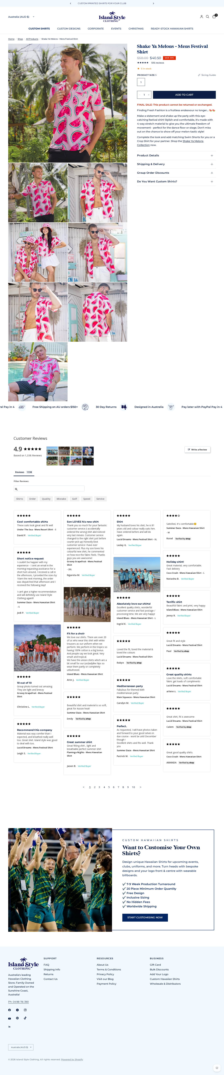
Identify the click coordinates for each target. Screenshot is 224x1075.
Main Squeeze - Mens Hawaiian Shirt (136, 697)
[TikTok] (27, 1018)
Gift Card (155, 964)
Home (11, 39)
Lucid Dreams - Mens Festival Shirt (135, 539)
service (100, 498)
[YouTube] (11, 1018)
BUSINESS (157, 958)
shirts (19, 498)
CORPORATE (96, 28)
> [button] (140, 787)
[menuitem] (40, 28)
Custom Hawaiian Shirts (165, 979)
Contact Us (51, 979)
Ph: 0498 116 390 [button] (18, 1001)
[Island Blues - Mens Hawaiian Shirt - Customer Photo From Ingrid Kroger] (52, 451)
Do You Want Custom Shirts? (157, 181)
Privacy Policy (105, 974)
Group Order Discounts (153, 172)
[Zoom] (120, 50)
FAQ (46, 964)
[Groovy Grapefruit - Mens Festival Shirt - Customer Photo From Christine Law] (76, 460)
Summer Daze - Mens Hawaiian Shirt (185, 528)
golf (74, 498)
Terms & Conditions (109, 969)
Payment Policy (106, 983)
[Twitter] (19, 1010)
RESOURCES (105, 958)
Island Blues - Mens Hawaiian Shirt (135, 618)
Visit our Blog (105, 979)
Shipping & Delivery (151, 164)
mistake (61, 498)
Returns (48, 974)
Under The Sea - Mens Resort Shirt (35, 529)
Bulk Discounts (159, 969)
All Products (32, 39)
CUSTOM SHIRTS (39, 28)
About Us (102, 964)
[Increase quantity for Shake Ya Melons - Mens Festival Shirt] (148, 95)
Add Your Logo (159, 974)
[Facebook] (11, 1010)
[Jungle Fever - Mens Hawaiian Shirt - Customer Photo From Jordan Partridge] (64, 460)
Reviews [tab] (19, 472)
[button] (145, 918)
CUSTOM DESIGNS (68, 28)
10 (133, 787)
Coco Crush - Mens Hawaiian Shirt (183, 572)
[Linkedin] (11, 1026)
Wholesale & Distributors (165, 983)
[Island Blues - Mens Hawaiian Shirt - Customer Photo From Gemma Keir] (76, 451)
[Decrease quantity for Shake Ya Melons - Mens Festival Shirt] (139, 95)
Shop (20, 39)
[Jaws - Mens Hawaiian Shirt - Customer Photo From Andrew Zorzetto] (88, 451)
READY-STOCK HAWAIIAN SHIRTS (172, 28)
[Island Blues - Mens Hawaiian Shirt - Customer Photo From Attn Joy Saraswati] (64, 451)
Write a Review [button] (199, 449)
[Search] (207, 16)
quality (46, 498)
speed (86, 498)
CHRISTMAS (136, 28)
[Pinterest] (19, 1018)
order (32, 498)
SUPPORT (50, 958)
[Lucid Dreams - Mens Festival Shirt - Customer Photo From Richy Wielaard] (88, 460)
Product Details (148, 155)
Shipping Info (52, 969)
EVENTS (116, 28)
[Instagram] (27, 1010)
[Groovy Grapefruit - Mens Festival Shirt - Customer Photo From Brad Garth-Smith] (52, 460)
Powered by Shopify (72, 1059)
